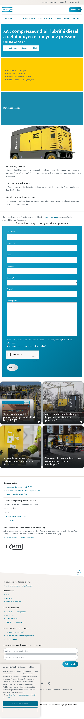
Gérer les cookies (53, 689)
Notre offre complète (49, 2)
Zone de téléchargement (15, 622)
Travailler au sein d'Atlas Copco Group (20, 636)
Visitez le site (70, 664)
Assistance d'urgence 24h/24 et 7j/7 (19, 586)
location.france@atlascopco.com (16, 516)
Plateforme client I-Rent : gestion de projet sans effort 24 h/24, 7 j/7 (20, 403)
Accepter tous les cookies (20, 704)
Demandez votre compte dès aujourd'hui (19, 537)
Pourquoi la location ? (14, 602)
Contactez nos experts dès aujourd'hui (21, 48)
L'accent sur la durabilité (15, 632)
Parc (7, 595)
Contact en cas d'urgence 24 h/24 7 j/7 (18, 487)
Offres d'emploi (11, 639)
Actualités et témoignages (16, 612)
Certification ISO (12, 619)
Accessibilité (67, 689)
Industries (9, 598)
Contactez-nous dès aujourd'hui (15, 494)
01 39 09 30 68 (9, 520)
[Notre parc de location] (18, 18)
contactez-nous (51, 217)
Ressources (10, 615)
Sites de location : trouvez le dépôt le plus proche (22, 490)
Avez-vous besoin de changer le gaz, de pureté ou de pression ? (63, 403)
